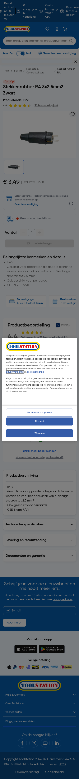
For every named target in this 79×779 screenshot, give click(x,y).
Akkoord (39, 421)
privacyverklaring (15, 372)
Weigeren (40, 433)
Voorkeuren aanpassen (39, 412)
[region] (39, 389)
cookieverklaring (35, 372)
